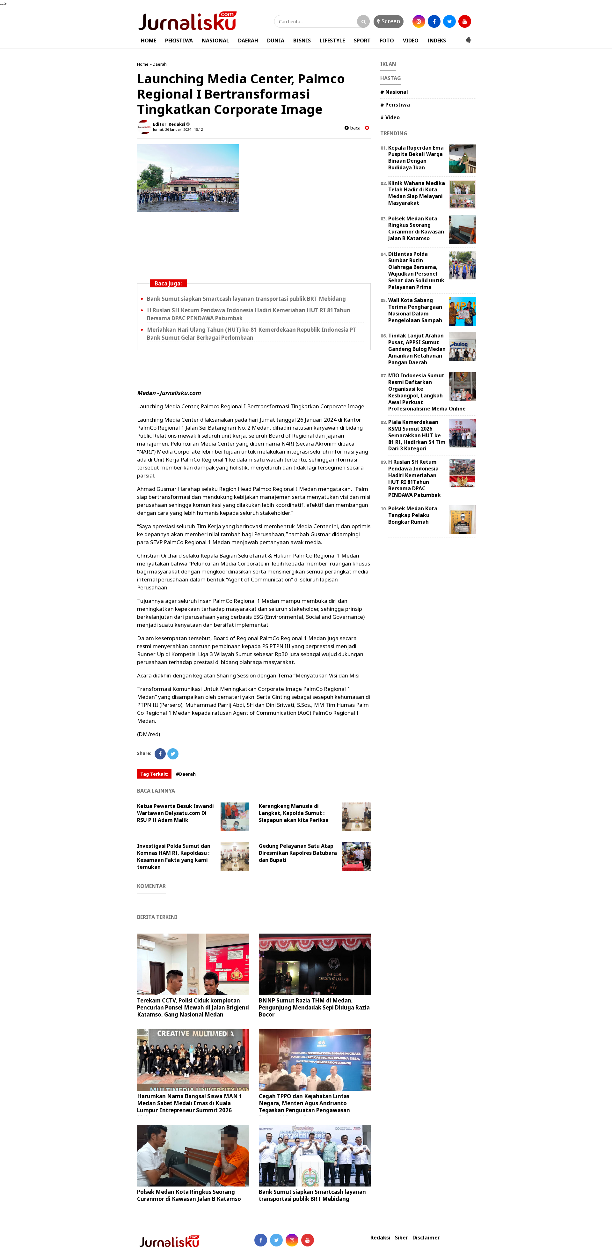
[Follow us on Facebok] (260, 1240)
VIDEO (411, 40)
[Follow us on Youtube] (307, 1240)
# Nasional (394, 91)
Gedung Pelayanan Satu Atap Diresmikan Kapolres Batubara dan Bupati (298, 852)
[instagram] (418, 21)
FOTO (387, 40)
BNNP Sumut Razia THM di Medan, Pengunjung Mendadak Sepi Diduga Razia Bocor (314, 1007)
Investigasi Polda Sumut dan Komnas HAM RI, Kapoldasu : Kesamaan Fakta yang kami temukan (173, 856)
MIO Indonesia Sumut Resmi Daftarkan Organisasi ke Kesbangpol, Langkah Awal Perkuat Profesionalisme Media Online (427, 392)
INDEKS (436, 40)
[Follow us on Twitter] (276, 1240)
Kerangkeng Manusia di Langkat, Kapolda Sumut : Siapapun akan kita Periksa (294, 813)
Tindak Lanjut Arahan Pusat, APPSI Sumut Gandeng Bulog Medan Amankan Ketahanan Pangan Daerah (417, 349)
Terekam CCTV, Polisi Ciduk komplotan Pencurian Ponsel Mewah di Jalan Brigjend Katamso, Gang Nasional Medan (193, 1007)
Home (143, 64)
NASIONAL (215, 40)
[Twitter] (172, 753)
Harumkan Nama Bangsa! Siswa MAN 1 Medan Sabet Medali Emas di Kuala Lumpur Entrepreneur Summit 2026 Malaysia (189, 1106)
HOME (148, 40)
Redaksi (380, 1237)
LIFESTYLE (332, 40)
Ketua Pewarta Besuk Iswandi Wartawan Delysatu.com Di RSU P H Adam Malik (175, 813)
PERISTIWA (179, 40)
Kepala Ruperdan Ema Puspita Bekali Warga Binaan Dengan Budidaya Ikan (416, 157)
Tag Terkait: (154, 774)
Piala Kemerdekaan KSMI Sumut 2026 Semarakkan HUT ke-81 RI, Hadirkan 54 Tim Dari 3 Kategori (417, 435)
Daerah (160, 64)
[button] (468, 37)
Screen (390, 21)
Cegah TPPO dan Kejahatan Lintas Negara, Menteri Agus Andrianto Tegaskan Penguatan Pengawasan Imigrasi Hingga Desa (304, 1106)
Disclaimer (426, 1237)
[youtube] (464, 21)
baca (355, 127)
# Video (390, 117)
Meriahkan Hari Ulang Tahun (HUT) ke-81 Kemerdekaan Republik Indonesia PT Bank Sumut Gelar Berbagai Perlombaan (251, 333)
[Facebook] (160, 753)
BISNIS (302, 40)
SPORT (362, 40)
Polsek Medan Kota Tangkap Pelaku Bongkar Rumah (412, 515)
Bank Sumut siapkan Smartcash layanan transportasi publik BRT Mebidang (246, 298)
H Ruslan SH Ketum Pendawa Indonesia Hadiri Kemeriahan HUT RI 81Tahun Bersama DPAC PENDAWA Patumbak (414, 478)
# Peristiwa (395, 104)
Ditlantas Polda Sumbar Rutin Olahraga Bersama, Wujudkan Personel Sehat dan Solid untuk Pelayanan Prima (416, 270)
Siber (401, 1237)
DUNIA (275, 40)
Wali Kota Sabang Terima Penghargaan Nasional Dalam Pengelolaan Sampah (415, 310)
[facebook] (434, 21)
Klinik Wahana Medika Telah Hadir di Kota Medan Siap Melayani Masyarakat (416, 193)
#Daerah (186, 774)
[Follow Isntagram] (292, 1240)
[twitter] (449, 21)
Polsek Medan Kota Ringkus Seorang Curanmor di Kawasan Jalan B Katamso (189, 1195)
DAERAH (248, 40)
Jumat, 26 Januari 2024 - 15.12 (178, 129)
